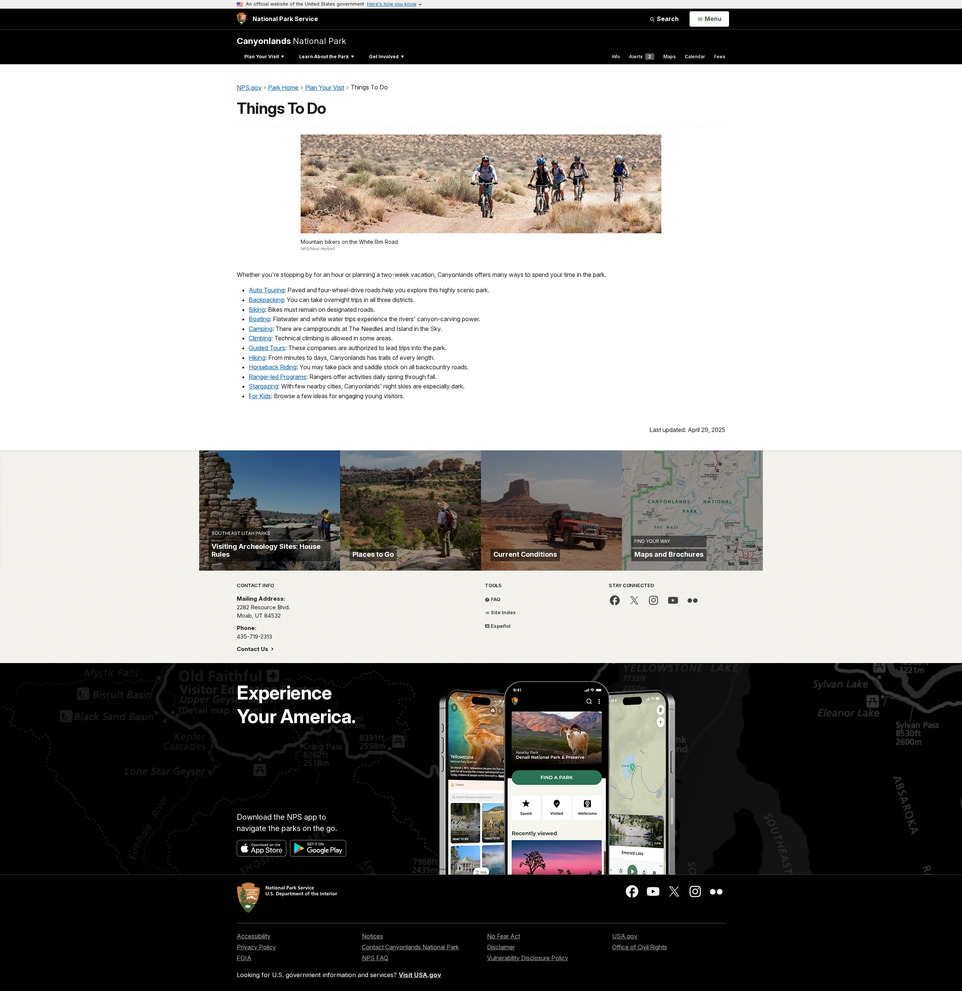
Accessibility (254, 936)
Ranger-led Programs (277, 377)
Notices (372, 936)
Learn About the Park (324, 56)
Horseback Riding (272, 367)
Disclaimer (501, 947)
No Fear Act (503, 936)
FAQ (495, 599)
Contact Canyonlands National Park (410, 947)
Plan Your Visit (261, 56)
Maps (669, 56)
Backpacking (266, 300)
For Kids (260, 396)
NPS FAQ (375, 958)
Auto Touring (266, 290)
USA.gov (624, 936)
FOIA (244, 958)
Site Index (503, 612)
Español (500, 626)
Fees (719, 56)
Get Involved (384, 56)
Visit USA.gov (420, 975)
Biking (257, 309)
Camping (260, 328)
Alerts (640, 56)
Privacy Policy (256, 947)
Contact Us (253, 649)
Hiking (257, 357)
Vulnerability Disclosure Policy (527, 958)
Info (616, 56)
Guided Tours (267, 348)
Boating (259, 319)
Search (667, 19)
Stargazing (263, 386)
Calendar (695, 56)
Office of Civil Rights (639, 947)
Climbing (260, 338)
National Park (291, 41)
